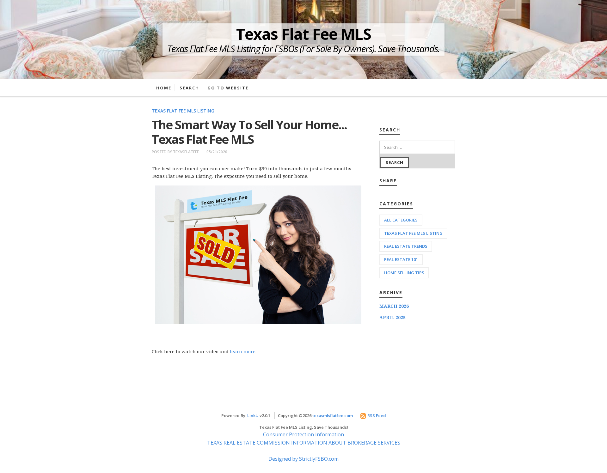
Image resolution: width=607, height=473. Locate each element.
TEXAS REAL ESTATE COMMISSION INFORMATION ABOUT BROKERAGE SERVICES (303, 442)
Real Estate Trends (405, 246)
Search (189, 88)
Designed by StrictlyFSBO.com (303, 458)
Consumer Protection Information (303, 434)
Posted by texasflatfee (175, 152)
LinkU (253, 415)
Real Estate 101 (401, 259)
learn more (242, 351)
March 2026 (394, 306)
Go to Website (227, 88)
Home (163, 88)
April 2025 (392, 317)
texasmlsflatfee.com (332, 415)
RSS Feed (376, 415)
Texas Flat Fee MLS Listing (183, 111)
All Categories (401, 220)
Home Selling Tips (404, 273)
